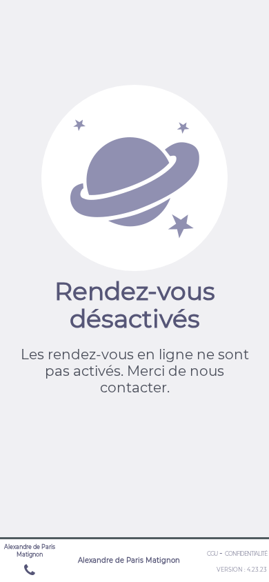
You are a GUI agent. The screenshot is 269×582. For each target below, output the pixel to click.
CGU (212, 553)
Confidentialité (246, 553)
